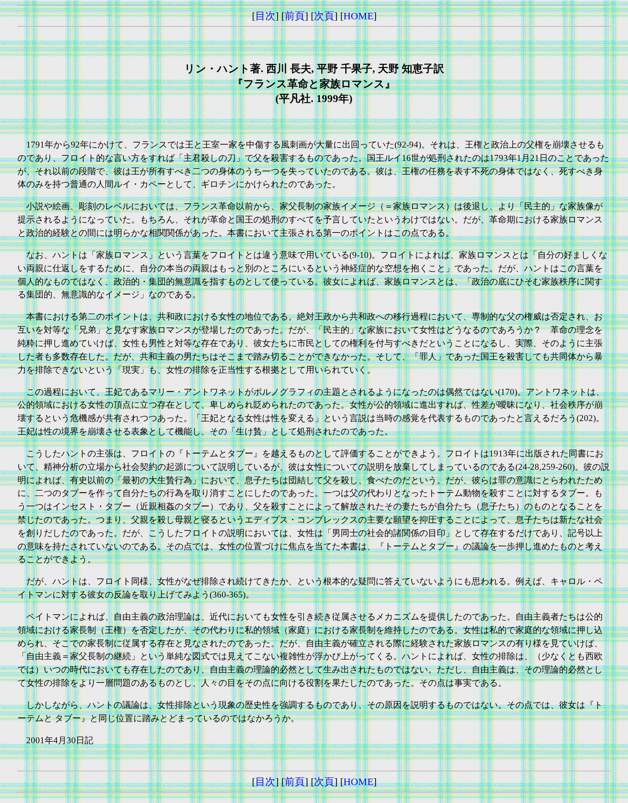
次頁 (324, 16)
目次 (265, 16)
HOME (358, 16)
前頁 (295, 16)
